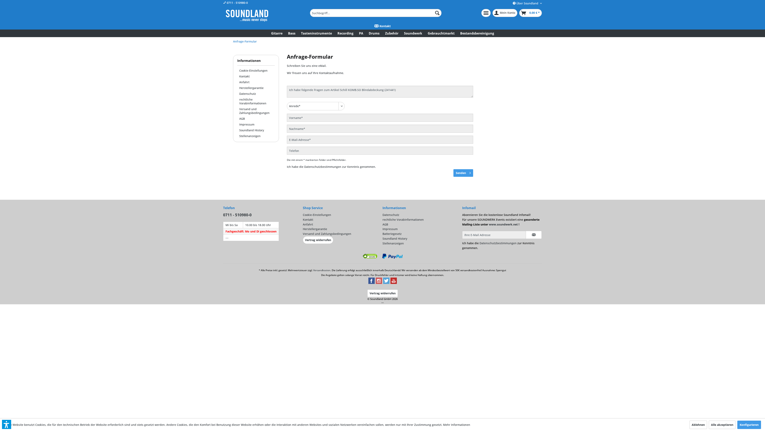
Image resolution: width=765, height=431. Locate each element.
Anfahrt (244, 82)
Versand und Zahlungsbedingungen (254, 111)
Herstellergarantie (251, 88)
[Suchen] (437, 13)
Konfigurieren (749, 425)
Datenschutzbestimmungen (322, 167)
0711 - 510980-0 (237, 3)
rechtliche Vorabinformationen (252, 101)
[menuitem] (375, 13)
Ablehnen (698, 425)
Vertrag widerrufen (318, 240)
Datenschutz (247, 94)
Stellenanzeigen (250, 136)
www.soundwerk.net (503, 224)
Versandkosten (322, 270)
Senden (461, 173)
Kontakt (385, 26)
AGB (242, 119)
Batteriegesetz (392, 234)
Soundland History (251, 130)
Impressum (246, 124)
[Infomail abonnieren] (534, 235)
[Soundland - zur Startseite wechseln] (247, 15)
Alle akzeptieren (722, 425)
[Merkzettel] (486, 13)
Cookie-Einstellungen (253, 70)
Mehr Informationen (456, 425)
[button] (6, 424)
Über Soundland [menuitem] (527, 3)
